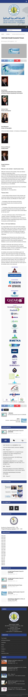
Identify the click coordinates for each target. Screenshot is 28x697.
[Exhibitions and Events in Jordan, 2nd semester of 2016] (4, 662)
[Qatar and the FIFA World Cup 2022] (4, 689)
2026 (2, 535)
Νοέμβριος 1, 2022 (12, 689)
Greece (2, 644)
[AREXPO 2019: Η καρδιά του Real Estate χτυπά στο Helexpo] (4, 682)
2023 (2, 540)
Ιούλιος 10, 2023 (11, 675)
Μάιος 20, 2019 (11, 683)
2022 (2, 541)
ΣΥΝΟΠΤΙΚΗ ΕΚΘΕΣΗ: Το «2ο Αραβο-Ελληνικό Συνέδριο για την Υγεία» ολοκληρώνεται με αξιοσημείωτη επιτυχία (13, 453)
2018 (2, 548)
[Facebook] (11, 508)
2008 (2, 563)
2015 (2, 552)
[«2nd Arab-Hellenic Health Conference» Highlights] (14, 487)
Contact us (3, 649)
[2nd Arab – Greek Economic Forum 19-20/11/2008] (4, 593)
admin (13, 41)
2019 (2, 546)
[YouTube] (16, 508)
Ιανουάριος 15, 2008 (12, 594)
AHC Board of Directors (5, 640)
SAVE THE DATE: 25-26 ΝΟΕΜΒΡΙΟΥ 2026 (12, 445)
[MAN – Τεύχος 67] (20, 496)
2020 (2, 544)
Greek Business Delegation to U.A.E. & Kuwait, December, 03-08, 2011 (17, 668)
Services (2, 651)
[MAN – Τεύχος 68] (20, 492)
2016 (2, 551)
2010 (2, 560)
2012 (2, 557)
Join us (2, 646)
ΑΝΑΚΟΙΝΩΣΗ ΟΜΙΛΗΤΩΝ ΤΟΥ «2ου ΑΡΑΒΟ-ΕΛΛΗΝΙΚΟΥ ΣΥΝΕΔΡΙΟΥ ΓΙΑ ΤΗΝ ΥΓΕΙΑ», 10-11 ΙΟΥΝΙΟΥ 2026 (13, 462)
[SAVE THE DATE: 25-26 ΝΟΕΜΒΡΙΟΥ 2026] (8, 487)
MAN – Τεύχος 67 (6, 476)
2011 (2, 558)
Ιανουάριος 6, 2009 (12, 601)
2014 (2, 554)
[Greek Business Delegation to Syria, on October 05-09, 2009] (4, 600)
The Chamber (4, 638)
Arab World (3, 642)
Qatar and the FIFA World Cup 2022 (15, 688)
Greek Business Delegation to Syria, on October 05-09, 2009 (16, 599)
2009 (2, 561)
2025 (2, 537)
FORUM (6, 409)
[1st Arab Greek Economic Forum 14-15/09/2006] (4, 432)
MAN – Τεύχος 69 (6, 449)
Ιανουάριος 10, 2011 (12, 670)
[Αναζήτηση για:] (14, 30)
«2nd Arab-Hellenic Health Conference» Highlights (13, 447)
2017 (2, 549)
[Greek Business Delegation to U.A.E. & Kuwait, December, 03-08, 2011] (4, 669)
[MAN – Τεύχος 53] (4, 676)
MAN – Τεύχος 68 (6, 466)
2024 (2, 538)
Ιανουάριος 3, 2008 (6, 41)
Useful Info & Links (5, 653)
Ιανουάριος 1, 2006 (12, 433)
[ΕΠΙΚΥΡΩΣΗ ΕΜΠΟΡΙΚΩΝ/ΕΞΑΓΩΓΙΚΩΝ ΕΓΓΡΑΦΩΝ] (14, 496)
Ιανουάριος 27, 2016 (12, 663)
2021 (2, 543)
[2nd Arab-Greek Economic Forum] (4, 586)
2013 (2, 555)
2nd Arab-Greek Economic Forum (15, 585)
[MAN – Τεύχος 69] (20, 487)
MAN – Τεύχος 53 (11, 674)
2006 (2, 564)
